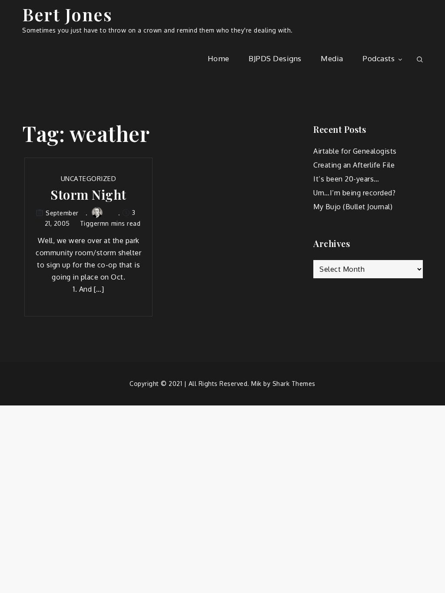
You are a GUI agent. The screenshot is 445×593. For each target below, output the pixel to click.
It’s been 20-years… (346, 179)
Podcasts (378, 58)
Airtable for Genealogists (355, 151)
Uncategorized (88, 179)
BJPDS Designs (275, 58)
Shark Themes (293, 383)
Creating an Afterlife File (354, 165)
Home (218, 58)
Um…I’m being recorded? (354, 192)
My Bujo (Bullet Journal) (352, 206)
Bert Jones (67, 14)
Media (332, 58)
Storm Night (88, 194)
